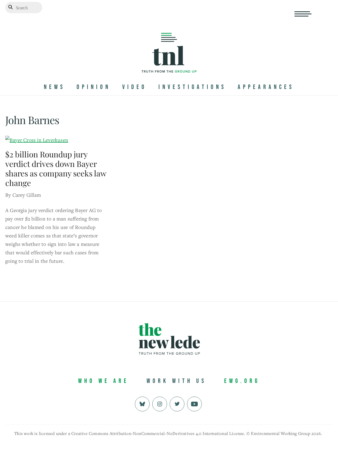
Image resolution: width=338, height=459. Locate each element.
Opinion (94, 87)
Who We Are (103, 381)
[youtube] (194, 403)
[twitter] (177, 403)
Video (134, 87)
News (54, 87)
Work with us (176, 381)
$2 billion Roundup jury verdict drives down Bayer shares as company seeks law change (55, 168)
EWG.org (242, 381)
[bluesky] (142, 403)
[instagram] (159, 403)
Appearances (266, 87)
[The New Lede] (169, 61)
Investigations (192, 87)
